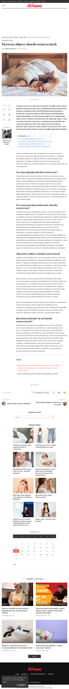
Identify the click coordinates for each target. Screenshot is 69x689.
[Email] (9, 120)
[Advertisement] (34, 21)
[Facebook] (4, 109)
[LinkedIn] (9, 114)
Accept (21, 685)
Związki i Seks (7, 40)
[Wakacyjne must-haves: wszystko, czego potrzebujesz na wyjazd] (45, 435)
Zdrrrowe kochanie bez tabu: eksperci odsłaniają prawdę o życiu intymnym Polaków (15, 610)
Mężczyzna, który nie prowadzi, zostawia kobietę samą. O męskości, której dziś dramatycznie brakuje (50, 610)
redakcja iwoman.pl (11, 48)
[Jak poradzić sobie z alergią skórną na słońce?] (45, 485)
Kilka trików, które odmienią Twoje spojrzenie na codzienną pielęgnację (22, 497)
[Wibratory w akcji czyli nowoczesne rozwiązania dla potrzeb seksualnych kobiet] (17, 631)
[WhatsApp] (4, 114)
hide (28, 136)
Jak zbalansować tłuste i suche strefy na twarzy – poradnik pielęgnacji (22, 471)
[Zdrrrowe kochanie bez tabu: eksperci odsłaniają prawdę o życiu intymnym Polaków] (17, 594)
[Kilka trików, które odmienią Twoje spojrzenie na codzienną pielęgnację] (23, 485)
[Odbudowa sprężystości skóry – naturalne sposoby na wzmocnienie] (23, 435)
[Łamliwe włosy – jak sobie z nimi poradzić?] (45, 509)
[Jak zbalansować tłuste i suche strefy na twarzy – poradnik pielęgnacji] (23, 459)
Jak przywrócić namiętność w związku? (7, 142)
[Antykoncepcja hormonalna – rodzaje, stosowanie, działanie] (51, 631)
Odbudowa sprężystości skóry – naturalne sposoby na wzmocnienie (22, 447)
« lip (14, 564)
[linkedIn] (59, 392)
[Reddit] (4, 120)
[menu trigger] (4, 5)
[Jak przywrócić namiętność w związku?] (7, 134)
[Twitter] (9, 109)
